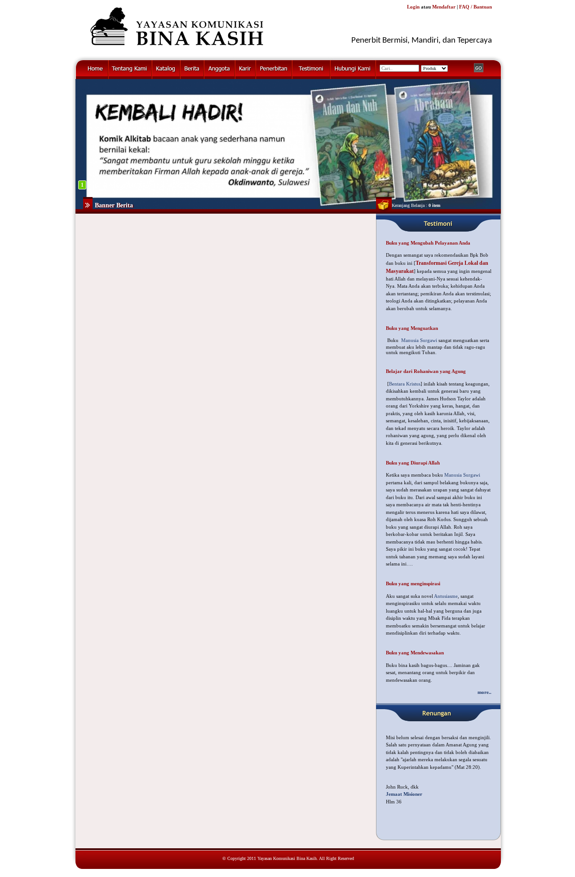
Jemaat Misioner (404, 794)
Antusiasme (446, 596)
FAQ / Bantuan (475, 6)
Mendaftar (444, 6)
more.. (484, 692)
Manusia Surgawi (419, 340)
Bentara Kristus (404, 383)
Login (413, 6)
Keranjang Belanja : (416, 205)
